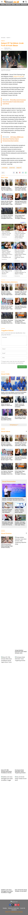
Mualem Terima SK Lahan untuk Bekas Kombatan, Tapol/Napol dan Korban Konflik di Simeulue (19, 405)
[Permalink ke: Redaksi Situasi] (2, 48)
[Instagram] (15, 905)
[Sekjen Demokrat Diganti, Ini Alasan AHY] (7, 399)
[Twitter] (13, 905)
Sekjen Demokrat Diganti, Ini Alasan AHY (6, 404)
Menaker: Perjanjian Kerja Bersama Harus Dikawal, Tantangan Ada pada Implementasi (13, 499)
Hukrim (3, 40)
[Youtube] (18, 905)
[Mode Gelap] (23, 2)
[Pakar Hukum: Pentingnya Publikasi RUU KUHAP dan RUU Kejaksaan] (7, 412)
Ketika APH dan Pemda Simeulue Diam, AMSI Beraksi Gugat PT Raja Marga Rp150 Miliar (7, 203)
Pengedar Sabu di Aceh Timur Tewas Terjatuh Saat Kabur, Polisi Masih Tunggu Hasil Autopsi (21, 189)
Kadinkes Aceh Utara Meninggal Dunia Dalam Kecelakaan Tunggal (7, 891)
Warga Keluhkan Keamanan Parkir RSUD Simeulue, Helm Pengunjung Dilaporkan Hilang (21, 652)
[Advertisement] (14, 20)
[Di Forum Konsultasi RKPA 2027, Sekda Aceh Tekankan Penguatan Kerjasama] (7, 505)
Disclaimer (14, 910)
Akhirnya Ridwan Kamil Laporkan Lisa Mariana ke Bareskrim (20, 203)
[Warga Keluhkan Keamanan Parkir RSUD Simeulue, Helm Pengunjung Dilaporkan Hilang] (21, 593)
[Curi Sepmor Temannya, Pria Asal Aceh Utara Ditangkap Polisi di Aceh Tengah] (7, 210)
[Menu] (2, 1)
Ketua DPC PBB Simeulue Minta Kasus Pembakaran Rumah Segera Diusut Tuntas (6, 771)
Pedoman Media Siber (13, 908)
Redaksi (5, 908)
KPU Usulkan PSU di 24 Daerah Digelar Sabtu (20, 417)
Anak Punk (12, 167)
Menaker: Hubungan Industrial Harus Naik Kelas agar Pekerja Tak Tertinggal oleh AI (20, 523)
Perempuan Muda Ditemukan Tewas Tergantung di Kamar (20, 771)
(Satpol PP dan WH (18, 76)
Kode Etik (22, 908)
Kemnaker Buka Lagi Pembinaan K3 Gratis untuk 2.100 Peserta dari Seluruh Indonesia (7, 523)
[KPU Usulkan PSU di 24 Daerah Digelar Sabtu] (21, 412)
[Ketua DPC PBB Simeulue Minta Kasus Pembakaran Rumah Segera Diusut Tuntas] (7, 712)
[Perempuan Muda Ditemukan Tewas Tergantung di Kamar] (21, 712)
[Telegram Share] (23, 173)
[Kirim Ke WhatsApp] (26, 173)
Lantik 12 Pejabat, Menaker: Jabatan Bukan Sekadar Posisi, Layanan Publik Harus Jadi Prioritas (20, 511)
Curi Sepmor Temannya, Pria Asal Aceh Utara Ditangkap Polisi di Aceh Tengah (7, 217)
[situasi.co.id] (11, 2)
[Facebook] (10, 905)
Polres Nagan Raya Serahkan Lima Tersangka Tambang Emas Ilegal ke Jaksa (20, 217)
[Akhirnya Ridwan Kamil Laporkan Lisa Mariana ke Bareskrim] (21, 196)
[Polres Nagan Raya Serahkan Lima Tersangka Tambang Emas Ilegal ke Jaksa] (21, 210)
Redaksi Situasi (7, 48)
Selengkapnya (13, 424)
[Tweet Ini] (17, 173)
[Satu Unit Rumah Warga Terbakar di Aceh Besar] (21, 832)
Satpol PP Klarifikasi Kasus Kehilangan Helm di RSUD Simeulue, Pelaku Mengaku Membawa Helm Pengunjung (7, 546)
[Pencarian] (26, 2)
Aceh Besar (4, 167)
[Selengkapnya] (26, 431)
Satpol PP (19, 167)
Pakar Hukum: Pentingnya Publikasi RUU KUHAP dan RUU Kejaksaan (6, 418)
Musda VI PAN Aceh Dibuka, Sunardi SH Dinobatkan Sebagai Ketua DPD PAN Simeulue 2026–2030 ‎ (13, 393)
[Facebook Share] (14, 173)
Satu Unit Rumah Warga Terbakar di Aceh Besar (21, 890)
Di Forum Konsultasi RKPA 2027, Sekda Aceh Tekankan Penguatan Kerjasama (7, 511)
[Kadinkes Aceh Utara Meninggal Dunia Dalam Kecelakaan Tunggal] (7, 832)
